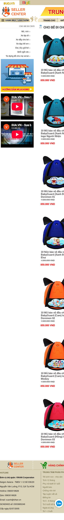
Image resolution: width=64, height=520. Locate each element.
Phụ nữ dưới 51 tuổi (51, 483)
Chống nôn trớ (49, 490)
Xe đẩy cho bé (22, 39)
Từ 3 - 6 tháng (49, 500)
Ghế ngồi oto (23, 51)
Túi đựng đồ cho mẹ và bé (17, 55)
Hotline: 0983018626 (9, 490)
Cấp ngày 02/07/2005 (9, 508)
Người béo (47, 487)
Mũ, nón (25, 31)
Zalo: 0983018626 (8, 495)
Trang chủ (49, 20)
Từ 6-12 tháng (49, 480)
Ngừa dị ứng (48, 507)
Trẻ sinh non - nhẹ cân (53, 476)
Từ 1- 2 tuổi (48, 511)
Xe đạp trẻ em (22, 43)
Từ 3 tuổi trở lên (49, 504)
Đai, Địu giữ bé (22, 47)
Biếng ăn (47, 497)
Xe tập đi (25, 35)
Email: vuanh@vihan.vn (10, 499)
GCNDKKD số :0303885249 (12, 504)
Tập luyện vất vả (50, 493)
